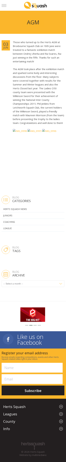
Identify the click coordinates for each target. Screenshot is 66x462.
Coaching (9, 221)
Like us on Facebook (30, 339)
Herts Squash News (15, 209)
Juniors (7, 215)
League (7, 228)
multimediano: (39, 455)
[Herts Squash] (35, 5)
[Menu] (4, 6)
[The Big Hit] (33, 314)
